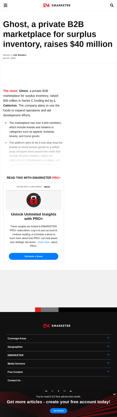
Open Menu (5, 5)
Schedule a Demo (34, 256)
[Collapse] (114, 394)
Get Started (59, 411)
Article (6, 55)
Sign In (47, 187)
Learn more (43, 242)
